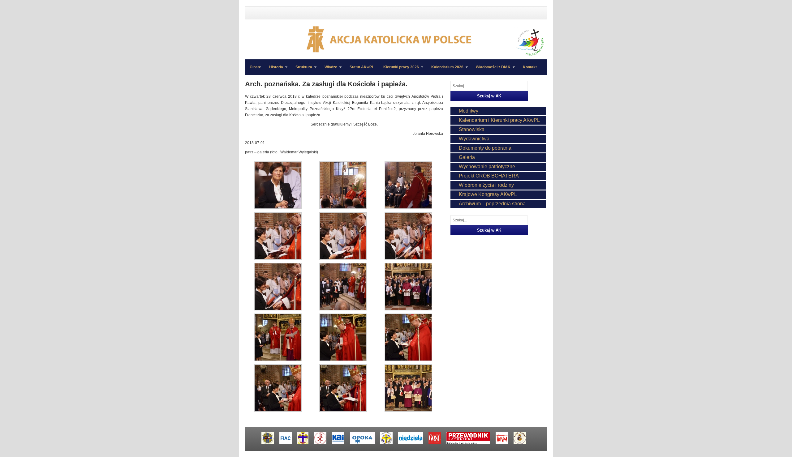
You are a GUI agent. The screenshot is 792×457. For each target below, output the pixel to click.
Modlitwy (468, 110)
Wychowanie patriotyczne (487, 166)
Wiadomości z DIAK (490, 70)
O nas (255, 67)
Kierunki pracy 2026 (399, 70)
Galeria (467, 157)
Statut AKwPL (362, 67)
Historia (274, 70)
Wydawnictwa (474, 138)
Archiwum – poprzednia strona (492, 203)
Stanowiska (471, 129)
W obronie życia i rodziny (486, 185)
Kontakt (530, 67)
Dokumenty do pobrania (485, 148)
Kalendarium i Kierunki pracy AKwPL (499, 120)
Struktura (301, 70)
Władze (328, 70)
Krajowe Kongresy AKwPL (488, 194)
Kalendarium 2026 (445, 70)
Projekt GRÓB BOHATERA (489, 175)
